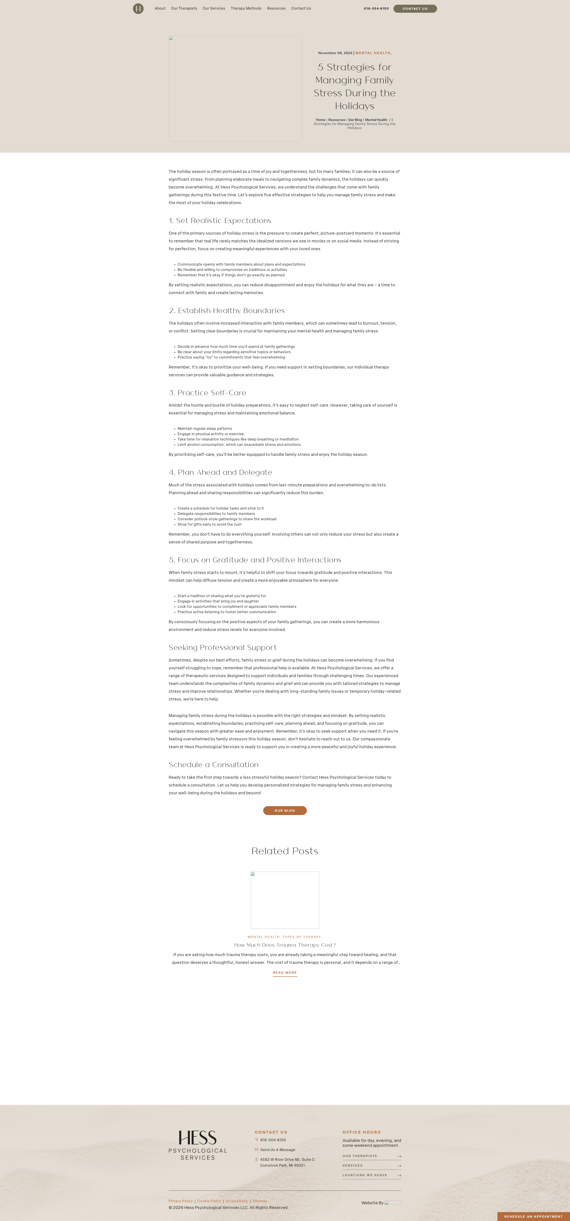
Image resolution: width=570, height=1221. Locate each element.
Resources (276, 8)
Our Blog (355, 120)
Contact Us (301, 8)
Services (353, 1166)
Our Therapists (184, 8)
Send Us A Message (278, 1150)
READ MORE (285, 973)
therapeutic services (205, 676)
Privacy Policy (181, 1201)
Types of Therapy (302, 937)
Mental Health (374, 53)
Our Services (214, 8)
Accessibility (237, 1201)
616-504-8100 (376, 8)
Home (320, 120)
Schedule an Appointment (533, 1217)
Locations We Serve (365, 1175)
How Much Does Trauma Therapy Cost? (285, 945)
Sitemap (260, 1201)
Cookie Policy (209, 1201)
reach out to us (335, 740)
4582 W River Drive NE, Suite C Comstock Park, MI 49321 (287, 1163)
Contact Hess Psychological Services (337, 778)
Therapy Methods (246, 8)
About (160, 8)
